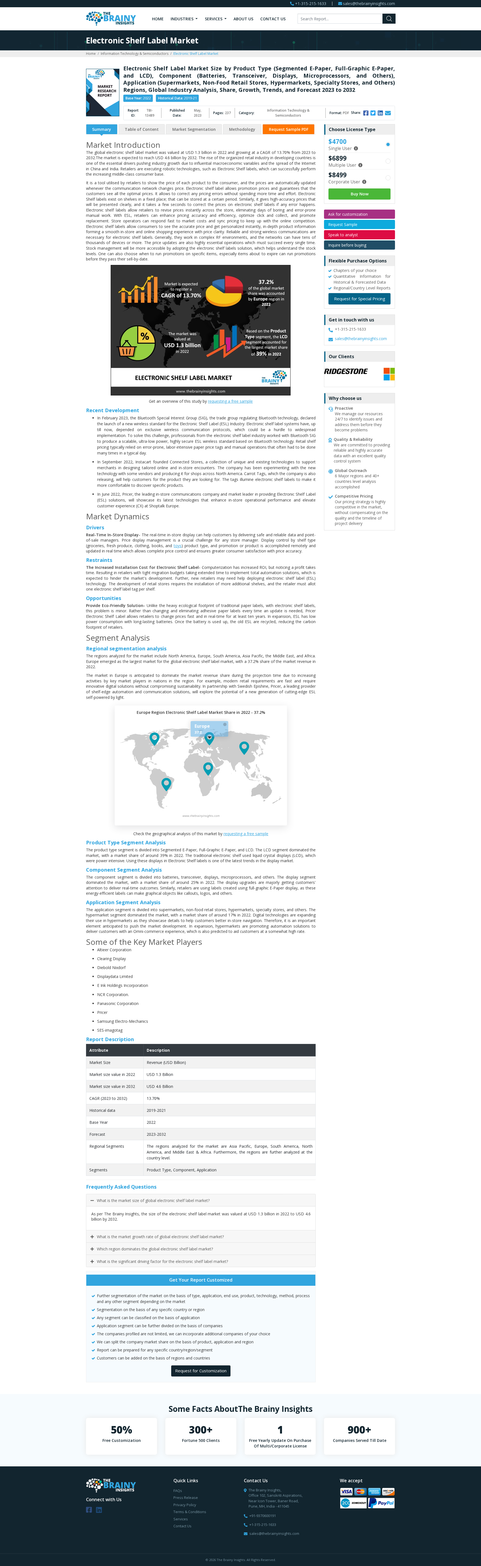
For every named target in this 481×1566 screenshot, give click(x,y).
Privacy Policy (184, 1504)
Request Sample (342, 224)
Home (158, 18)
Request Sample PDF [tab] (288, 129)
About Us (243, 18)
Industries (183, 18)
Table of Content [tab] (142, 129)
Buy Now (360, 193)
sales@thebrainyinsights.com (369, 4)
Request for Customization (201, 1370)
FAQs (177, 1490)
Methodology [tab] (242, 129)
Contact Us (273, 18)
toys (177, 545)
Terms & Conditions (189, 1511)
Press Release (185, 1497)
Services (214, 18)
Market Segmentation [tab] (194, 129)
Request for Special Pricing (359, 298)
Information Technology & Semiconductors (134, 53)
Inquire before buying (347, 245)
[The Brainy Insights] (111, 18)
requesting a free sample (230, 401)
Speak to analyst (343, 234)
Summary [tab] (101, 129)
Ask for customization (348, 214)
